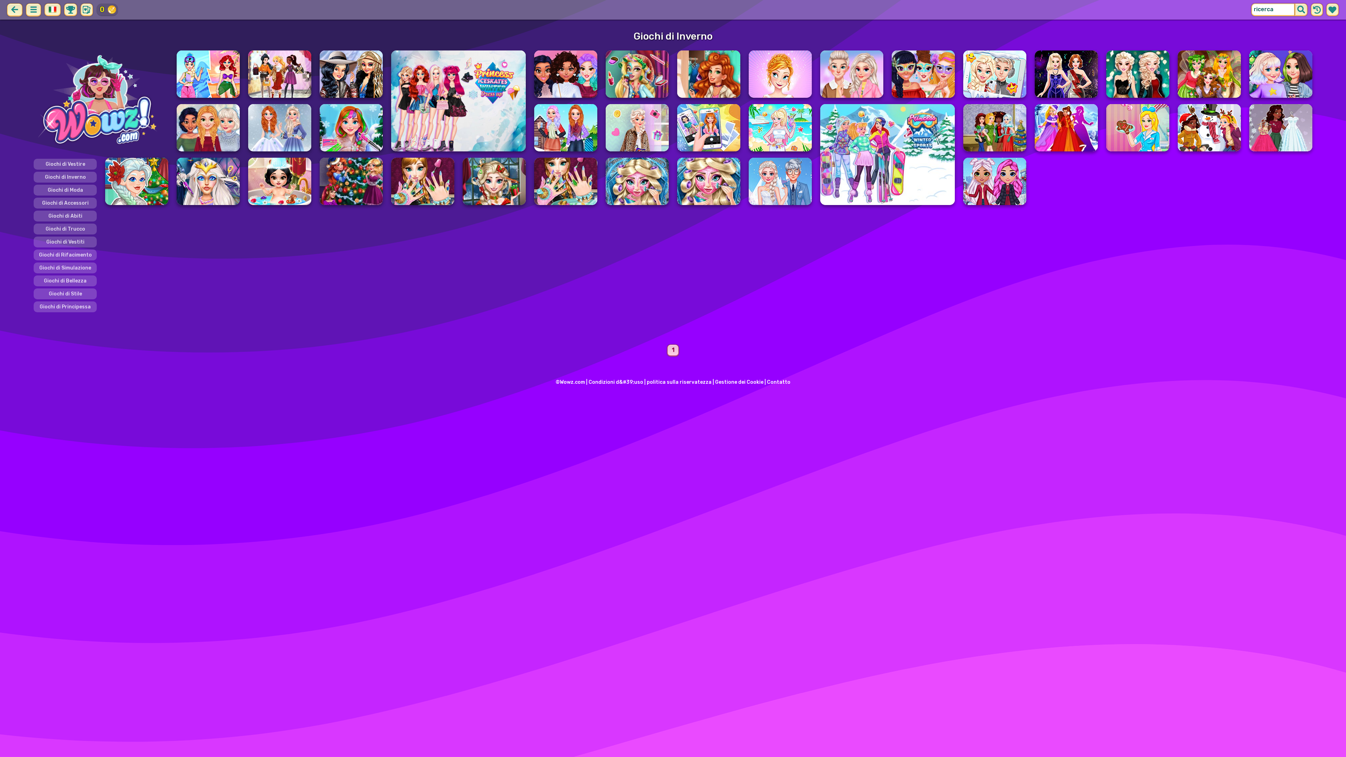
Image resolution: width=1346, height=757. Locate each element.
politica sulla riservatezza (679, 382)
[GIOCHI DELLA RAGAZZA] (101, 100)
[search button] (1301, 10)
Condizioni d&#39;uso (616, 382)
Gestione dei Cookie (739, 382)
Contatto (778, 382)
